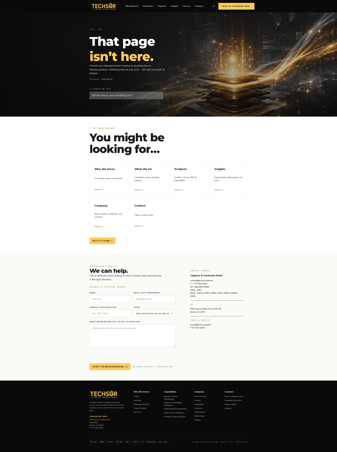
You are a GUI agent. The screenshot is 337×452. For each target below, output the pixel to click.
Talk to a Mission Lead (235, 6)
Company (199, 6)
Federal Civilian (140, 408)
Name (93, 293)
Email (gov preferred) (147, 293)
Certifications (199, 412)
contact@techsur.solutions (201, 280)
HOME (92, 29)
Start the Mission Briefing (108, 367)
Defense (137, 412)
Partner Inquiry (231, 404)
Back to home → (102, 241)
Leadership (198, 404)
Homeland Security (141, 404)
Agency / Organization (103, 307)
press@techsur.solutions (200, 325)
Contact (197, 420)
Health (136, 396)
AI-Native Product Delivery (174, 417)
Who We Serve (132, 6)
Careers (186, 6)
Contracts (198, 408)
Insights (174, 6)
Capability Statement (233, 400)
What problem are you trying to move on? (115, 322)
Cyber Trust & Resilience (174, 413)
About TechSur (200, 396)
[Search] (213, 6)
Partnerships (199, 416)
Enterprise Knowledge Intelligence (173, 403)
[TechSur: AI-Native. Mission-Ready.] (104, 6)
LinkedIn (228, 408)
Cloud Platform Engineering (175, 409)
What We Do (148, 6)
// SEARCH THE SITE (100, 89)
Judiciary (137, 400)
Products (162, 6)
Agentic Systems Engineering (171, 397)
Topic (137, 307)
